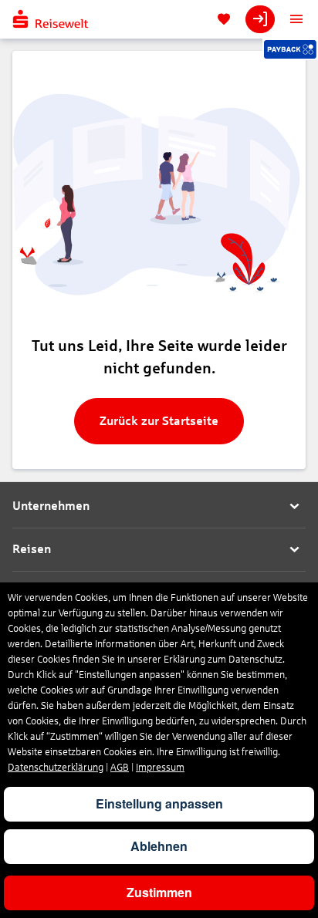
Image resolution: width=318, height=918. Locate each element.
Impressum (160, 767)
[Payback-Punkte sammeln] (290, 49)
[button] (159, 506)
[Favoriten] (223, 19)
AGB (119, 767)
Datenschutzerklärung (55, 767)
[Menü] (296, 19)
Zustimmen (159, 892)
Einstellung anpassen (159, 803)
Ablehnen (159, 846)
